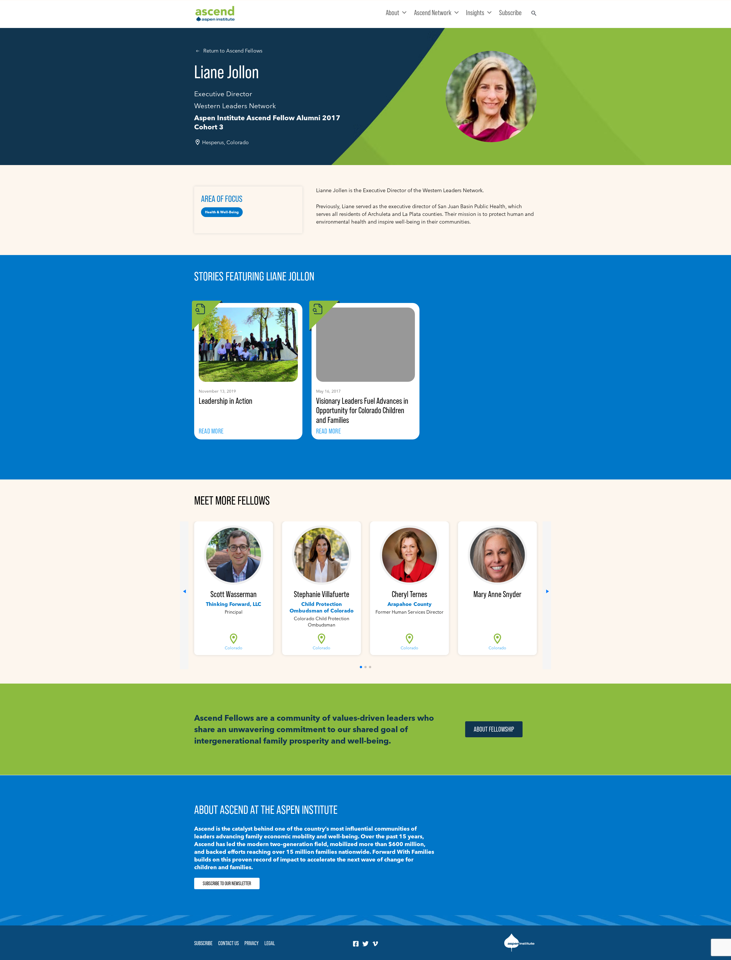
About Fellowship (494, 729)
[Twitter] (365, 944)
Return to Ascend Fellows (232, 50)
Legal (269, 943)
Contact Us (228, 943)
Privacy (251, 943)
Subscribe (203, 943)
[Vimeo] (375, 944)
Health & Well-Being (222, 212)
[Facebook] (356, 944)
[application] (403, 12)
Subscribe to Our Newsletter (227, 883)
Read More (211, 431)
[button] (361, 667)
